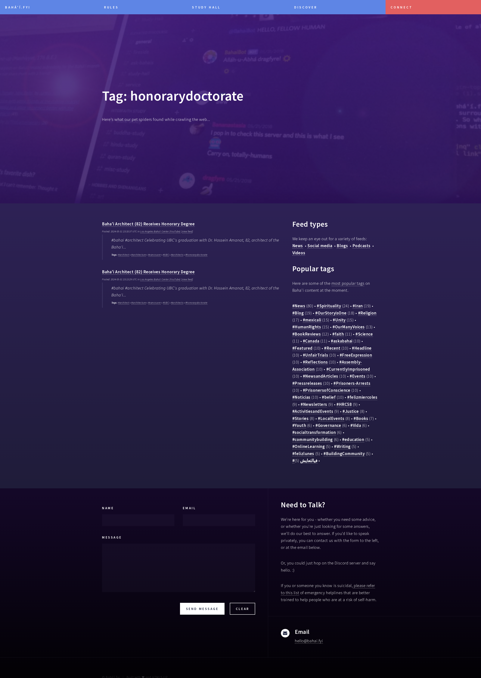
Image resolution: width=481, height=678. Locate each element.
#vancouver (154, 254)
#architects (177, 254)
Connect (402, 7)
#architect (123, 254)
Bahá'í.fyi (18, 7)
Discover (305, 7)
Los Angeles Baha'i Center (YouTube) (160, 231)
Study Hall (206, 7)
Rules (111, 7)
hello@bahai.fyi (309, 640)
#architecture (138, 254)
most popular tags (348, 283)
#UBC (166, 254)
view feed (187, 231)
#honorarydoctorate (196, 254)
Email (189, 508)
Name (108, 508)
